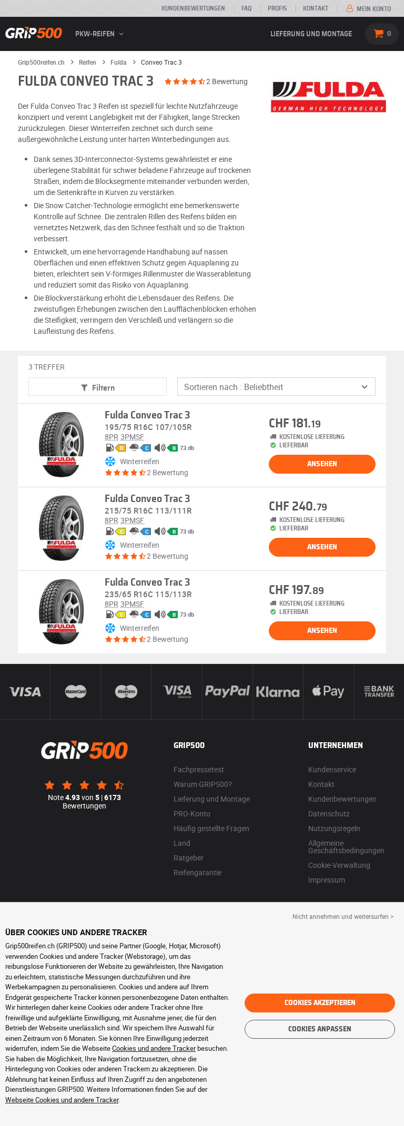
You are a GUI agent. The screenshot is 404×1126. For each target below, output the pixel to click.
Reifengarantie (197, 872)
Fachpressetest (199, 769)
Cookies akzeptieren (320, 1003)
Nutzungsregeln (334, 828)
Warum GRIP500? (203, 784)
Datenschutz (329, 813)
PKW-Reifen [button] (95, 34)
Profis (277, 8)
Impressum (326, 880)
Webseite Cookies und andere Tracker (61, 1099)
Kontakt (315, 8)
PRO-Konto (192, 813)
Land (182, 843)
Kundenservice (332, 769)
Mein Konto (373, 9)
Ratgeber (189, 858)
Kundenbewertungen (193, 8)
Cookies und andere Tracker (154, 1048)
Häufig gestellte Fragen (211, 828)
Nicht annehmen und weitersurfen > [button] (342, 916)
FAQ (246, 8)
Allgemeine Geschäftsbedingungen (346, 846)
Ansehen (322, 464)
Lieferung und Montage (311, 34)
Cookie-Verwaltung (339, 865)
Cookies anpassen (319, 1029)
